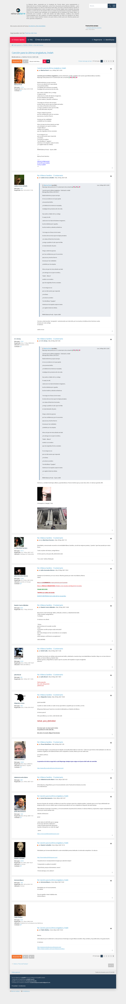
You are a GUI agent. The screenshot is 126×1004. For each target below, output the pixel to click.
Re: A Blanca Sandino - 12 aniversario (50, 175)
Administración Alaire (21, 777)
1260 (21, 814)
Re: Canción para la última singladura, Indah (52, 796)
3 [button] (106, 61)
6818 (21, 608)
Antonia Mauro (19, 880)
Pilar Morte (92, 29)
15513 (22, 551)
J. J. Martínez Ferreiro (26, 57)
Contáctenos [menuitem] (26, 991)
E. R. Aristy (17, 339)
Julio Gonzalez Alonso (21, 576)
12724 (22, 87)
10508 (22, 762)
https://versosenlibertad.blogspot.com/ (48, 834)
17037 (22, 341)
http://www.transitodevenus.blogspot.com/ (49, 947)
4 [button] (108, 61)
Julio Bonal (17, 675)
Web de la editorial (43, 40)
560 (21, 677)
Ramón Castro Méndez (21, 605)
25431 (22, 661)
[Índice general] (18, 11)
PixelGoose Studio (31, 981)
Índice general (16, 972)
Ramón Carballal (19, 858)
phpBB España (30, 979)
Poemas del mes (31, 33)
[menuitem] (30, 40)
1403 (21, 882)
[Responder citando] (111, 68)
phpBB (23, 977)
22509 (22, 861)
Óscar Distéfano (19, 759)
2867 (21, 780)
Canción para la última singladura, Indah (32, 52)
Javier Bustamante (20, 811)
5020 (21, 920)
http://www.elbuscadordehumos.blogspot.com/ (50, 768)
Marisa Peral (18, 84)
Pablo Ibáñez (18, 917)
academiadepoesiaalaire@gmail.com (40, 982)
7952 (21, 706)
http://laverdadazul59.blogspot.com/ (47, 857)
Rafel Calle (35, 57)
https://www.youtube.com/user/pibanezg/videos (51, 949)
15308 (22, 578)
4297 (21, 188)
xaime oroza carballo (20, 186)
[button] (113, 61)
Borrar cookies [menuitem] (16, 991)
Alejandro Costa (19, 703)
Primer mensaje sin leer (85, 61)
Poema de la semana (92, 26)
